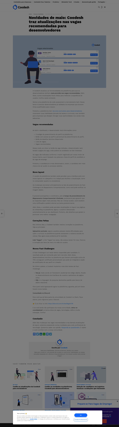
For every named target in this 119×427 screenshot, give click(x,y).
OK (81, 415)
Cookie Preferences (80, 419)
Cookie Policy (33, 419)
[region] (57, 417)
